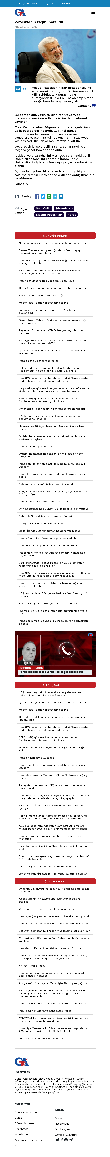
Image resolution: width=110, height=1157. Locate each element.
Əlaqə (58, 1118)
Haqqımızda (62, 1123)
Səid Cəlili (43, 208)
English (66, 3)
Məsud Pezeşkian (49, 214)
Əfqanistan (64, 208)
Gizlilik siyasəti (63, 1129)
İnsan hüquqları (24, 1134)
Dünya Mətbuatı (24, 1123)
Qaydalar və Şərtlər (66, 1135)
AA (17, 89)
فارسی (50, 3)
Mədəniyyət (22, 1129)
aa (24, 89)
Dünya (18, 1117)
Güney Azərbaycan (26, 1112)
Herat (71, 214)
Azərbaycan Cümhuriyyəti (30, 1140)
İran (17, 1145)
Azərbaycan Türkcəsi (27, 3)
